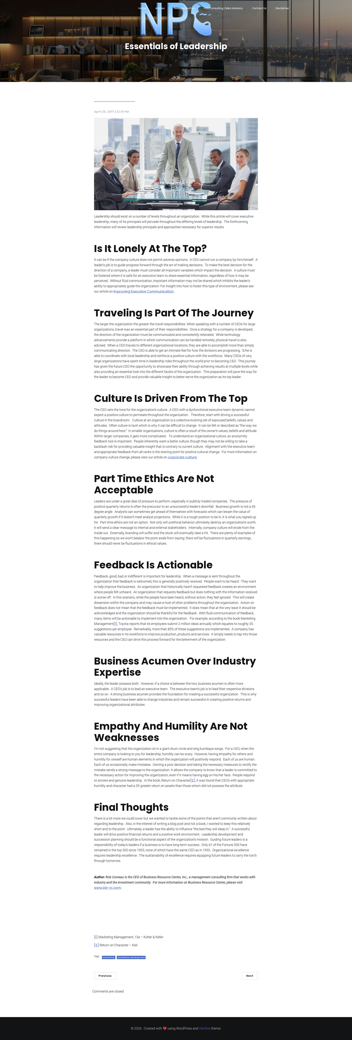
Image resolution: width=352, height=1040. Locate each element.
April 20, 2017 (104, 112)
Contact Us (259, 8)
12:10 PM (123, 112)
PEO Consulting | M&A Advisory (223, 8)
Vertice (204, 1028)
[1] (115, 623)
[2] (192, 780)
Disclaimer (282, 8)
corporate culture (182, 457)
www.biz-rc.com (107, 887)
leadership (109, 957)
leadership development (131, 957)
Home (142, 8)
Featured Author (184, 8)
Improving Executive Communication (143, 291)
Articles (160, 8)
